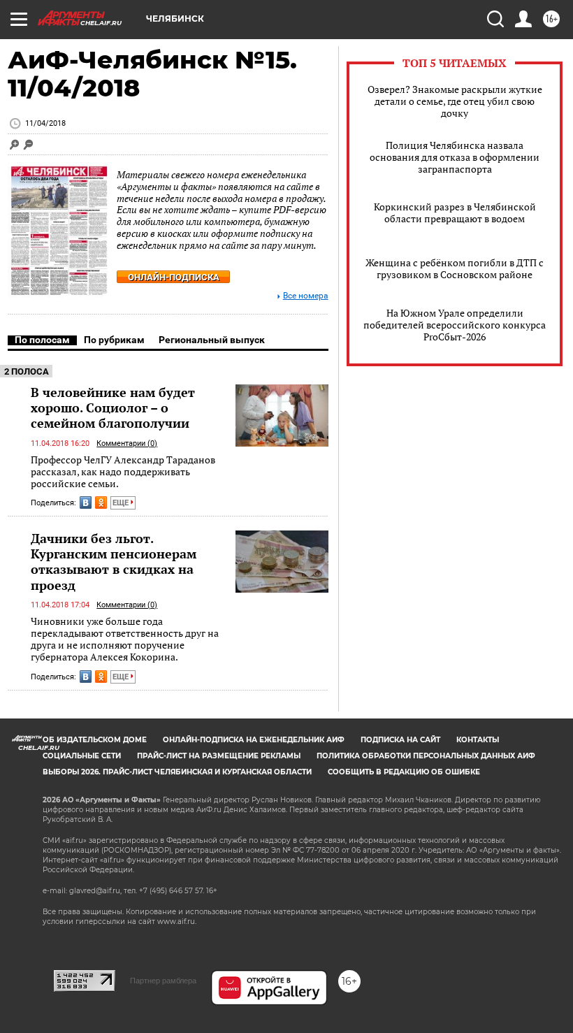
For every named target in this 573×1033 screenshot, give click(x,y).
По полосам (42, 339)
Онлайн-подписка (173, 277)
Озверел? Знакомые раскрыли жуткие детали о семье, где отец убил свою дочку (455, 101)
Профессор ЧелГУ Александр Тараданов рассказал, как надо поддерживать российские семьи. (123, 472)
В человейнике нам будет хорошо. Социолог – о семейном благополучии (113, 407)
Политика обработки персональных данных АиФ (426, 755)
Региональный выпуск (212, 339)
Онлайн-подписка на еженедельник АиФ (253, 739)
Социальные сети (82, 755)
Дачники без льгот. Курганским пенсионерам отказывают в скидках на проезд (113, 561)
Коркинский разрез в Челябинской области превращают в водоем (455, 212)
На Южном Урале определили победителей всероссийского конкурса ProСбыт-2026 (454, 324)
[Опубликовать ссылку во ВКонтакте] (86, 502)
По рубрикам (114, 339)
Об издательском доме (95, 739)
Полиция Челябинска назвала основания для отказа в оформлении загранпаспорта (454, 157)
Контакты (477, 739)
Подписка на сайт (400, 739)
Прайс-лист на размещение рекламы (218, 755)
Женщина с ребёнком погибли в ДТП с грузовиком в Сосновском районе (454, 268)
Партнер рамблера (163, 980)
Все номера (305, 296)
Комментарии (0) (126, 443)
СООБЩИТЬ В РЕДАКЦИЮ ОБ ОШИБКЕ (404, 771)
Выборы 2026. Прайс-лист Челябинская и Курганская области (177, 771)
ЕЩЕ (122, 502)
